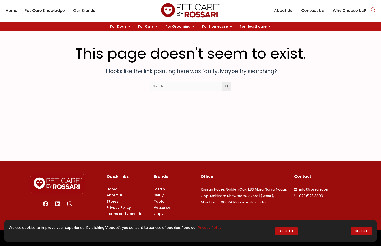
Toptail (160, 201)
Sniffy (159, 195)
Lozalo (159, 189)
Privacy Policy (119, 207)
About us (115, 195)
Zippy (158, 213)
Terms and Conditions (127, 213)
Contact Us (312, 10)
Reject (361, 231)
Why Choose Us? (349, 10)
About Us (283, 10)
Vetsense (162, 207)
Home (112, 189)
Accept (286, 231)
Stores (112, 201)
